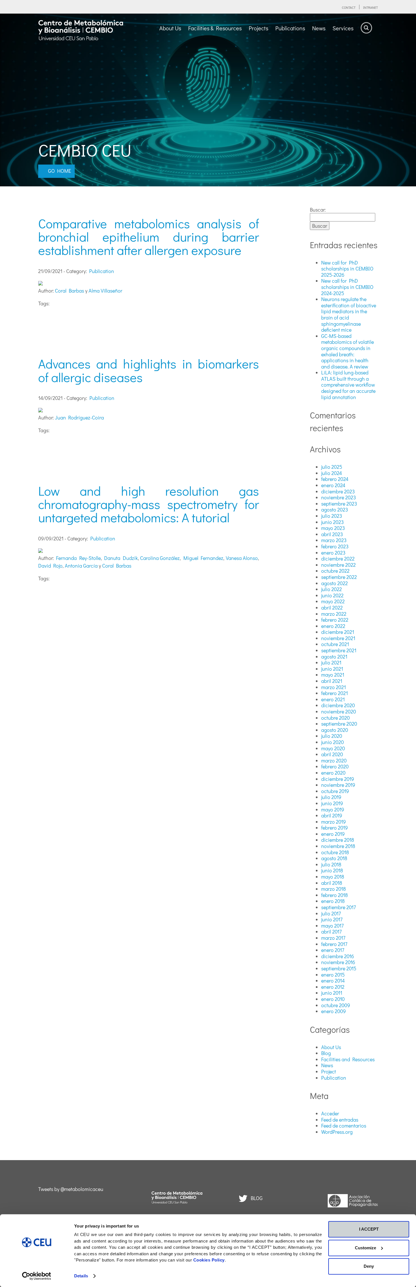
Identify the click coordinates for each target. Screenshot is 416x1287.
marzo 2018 (333, 888)
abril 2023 (332, 534)
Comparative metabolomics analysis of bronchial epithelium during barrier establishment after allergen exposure (148, 237)
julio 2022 (331, 589)
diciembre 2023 (338, 491)
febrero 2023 (335, 546)
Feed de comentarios (343, 1125)
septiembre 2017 (338, 907)
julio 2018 (331, 864)
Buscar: (318, 209)
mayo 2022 (333, 601)
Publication (101, 271)
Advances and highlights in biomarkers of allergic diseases (148, 370)
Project (328, 1071)
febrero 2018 (334, 895)
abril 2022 (332, 607)
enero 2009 (333, 1011)
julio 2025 (331, 466)
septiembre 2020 (339, 723)
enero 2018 (333, 901)
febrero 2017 (334, 944)
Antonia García (81, 565)
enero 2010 (333, 999)
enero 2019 (333, 833)
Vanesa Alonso (242, 558)
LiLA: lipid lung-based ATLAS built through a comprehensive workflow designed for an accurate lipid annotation (348, 384)
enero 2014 (333, 980)
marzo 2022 (333, 613)
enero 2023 (333, 552)
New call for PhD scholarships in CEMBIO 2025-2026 (347, 268)
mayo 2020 (333, 748)
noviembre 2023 (338, 497)
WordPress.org (337, 1131)
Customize (365, 1247)
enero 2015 (333, 974)
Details (81, 1275)
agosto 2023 (334, 509)
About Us (331, 1047)
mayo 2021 (332, 674)
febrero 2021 (334, 693)
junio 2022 (332, 595)
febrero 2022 (334, 619)
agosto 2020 (334, 729)
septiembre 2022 (339, 577)
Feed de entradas (339, 1119)
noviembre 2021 (338, 638)
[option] (208, 100)
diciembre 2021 (337, 631)
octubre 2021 (335, 644)
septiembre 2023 (339, 503)
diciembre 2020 (338, 705)
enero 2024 (333, 485)
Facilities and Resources (348, 1059)
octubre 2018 (335, 852)
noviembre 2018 (338, 846)
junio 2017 (331, 919)
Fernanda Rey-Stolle (78, 558)
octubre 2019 (335, 791)
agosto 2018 (334, 858)
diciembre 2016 (337, 956)
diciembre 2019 (337, 778)
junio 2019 (332, 803)
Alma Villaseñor (105, 290)
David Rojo (50, 565)
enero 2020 (333, 772)
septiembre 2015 (338, 968)
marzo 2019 (333, 821)
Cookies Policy (209, 1260)
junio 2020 (332, 742)
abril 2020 (332, 754)
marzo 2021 (333, 687)
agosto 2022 (334, 583)
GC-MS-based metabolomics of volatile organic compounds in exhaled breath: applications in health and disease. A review (347, 351)
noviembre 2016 (338, 962)
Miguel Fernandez (203, 558)
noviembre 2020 (338, 711)
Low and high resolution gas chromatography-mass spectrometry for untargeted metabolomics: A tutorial (148, 504)
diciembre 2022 (338, 558)
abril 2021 (331, 680)
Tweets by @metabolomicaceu (70, 1189)
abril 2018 (331, 882)
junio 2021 (332, 668)
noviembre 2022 (338, 564)
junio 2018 (332, 870)
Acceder (330, 1113)
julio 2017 (331, 913)
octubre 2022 (335, 570)
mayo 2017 (332, 925)
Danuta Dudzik (121, 558)
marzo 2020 (334, 760)
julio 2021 (331, 662)
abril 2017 (331, 931)
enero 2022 (333, 626)
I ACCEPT (369, 1229)
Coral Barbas (69, 290)
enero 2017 (332, 950)
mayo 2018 (332, 876)
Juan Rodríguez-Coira (79, 417)
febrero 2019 (334, 827)
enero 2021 (333, 699)
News (327, 1065)
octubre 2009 (335, 1005)
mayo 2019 (332, 809)
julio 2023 (331, 515)
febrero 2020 (335, 766)
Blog (326, 1053)
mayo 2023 (333, 528)
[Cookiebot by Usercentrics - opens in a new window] (36, 1276)
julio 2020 (331, 735)
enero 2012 (332, 986)
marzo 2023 (334, 540)
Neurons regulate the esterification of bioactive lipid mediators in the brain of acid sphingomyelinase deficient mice (348, 314)
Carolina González (160, 558)
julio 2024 (331, 473)
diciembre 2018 (337, 839)
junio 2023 (332, 522)
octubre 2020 (335, 717)
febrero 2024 (334, 479)
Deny (369, 1266)
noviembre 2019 (338, 784)
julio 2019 (331, 797)
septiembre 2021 (338, 650)
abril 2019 (331, 815)
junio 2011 (331, 992)
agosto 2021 (334, 656)
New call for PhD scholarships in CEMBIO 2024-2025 (347, 286)
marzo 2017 (333, 937)
